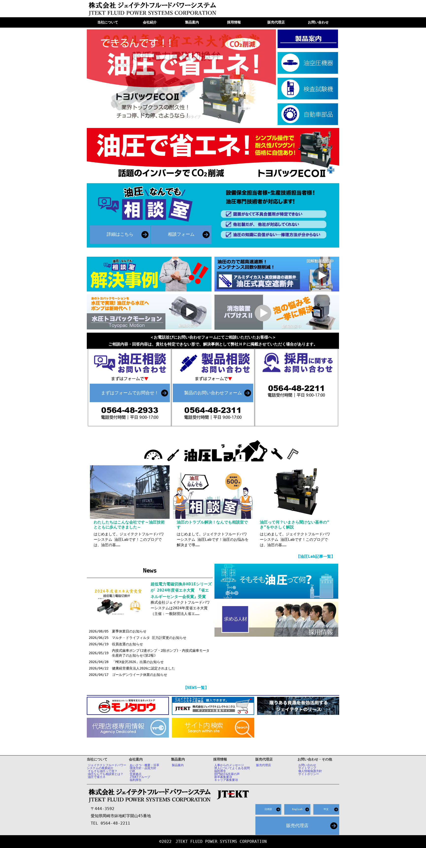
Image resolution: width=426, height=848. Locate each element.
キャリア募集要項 (226, 780)
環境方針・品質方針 (143, 768)
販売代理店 (263, 765)
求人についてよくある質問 (232, 768)
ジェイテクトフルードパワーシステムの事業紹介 (106, 766)
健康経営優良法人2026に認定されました (143, 668)
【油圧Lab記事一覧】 (315, 556)
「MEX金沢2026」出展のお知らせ (138, 662)
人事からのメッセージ (229, 765)
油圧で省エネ (97, 777)
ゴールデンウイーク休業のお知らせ (139, 675)
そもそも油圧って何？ (102, 771)
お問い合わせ (307, 765)
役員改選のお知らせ (127, 644)
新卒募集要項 (223, 777)
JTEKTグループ (140, 777)
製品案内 (178, 765)
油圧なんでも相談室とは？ (105, 774)
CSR (132, 771)
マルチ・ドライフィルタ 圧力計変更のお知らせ (149, 638)
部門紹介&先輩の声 (227, 774)
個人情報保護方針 (310, 771)
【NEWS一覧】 (196, 687)
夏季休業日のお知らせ (129, 631)
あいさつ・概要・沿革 (144, 765)
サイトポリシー (308, 774)
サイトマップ (307, 768)
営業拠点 (136, 774)
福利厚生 (136, 780)
